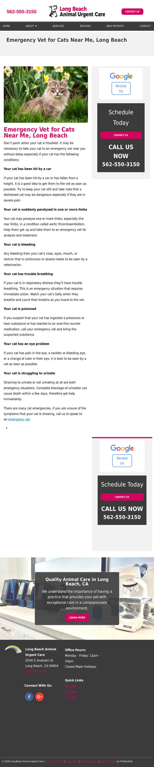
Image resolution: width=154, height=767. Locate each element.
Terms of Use (72, 761)
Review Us (121, 88)
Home (6, 26)
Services (58, 26)
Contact (145, 26)
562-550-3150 (21, 11)
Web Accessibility (89, 761)
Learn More (77, 617)
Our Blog (71, 691)
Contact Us (132, 11)
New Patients (115, 26)
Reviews (85, 26)
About (30, 26)
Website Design (108, 761)
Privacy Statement (54, 761)
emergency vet (19, 419)
